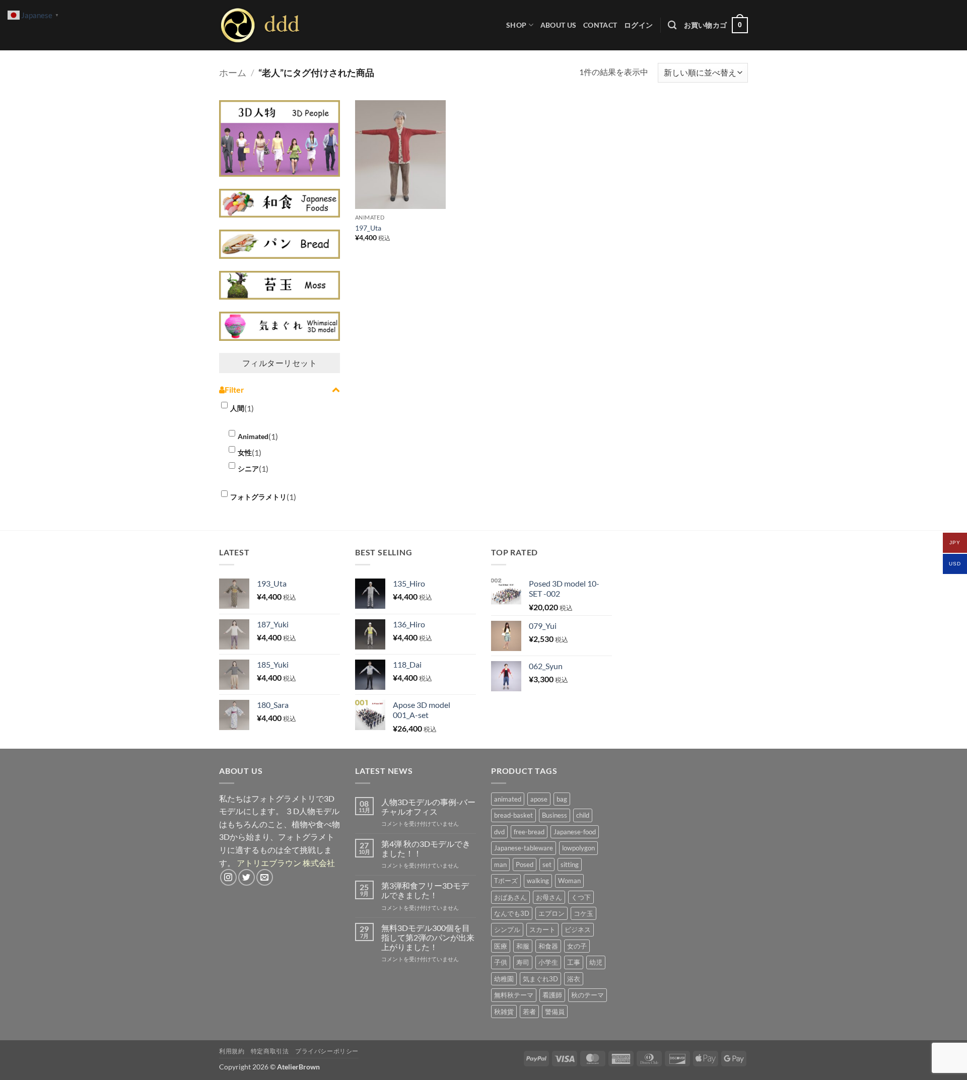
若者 (529, 1011)
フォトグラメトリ (258, 496)
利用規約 (231, 1051)
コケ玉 (583, 913)
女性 (245, 452)
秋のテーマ (587, 995)
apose (538, 799)
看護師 (552, 995)
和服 (522, 946)
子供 (500, 962)
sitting (570, 864)
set (546, 864)
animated (507, 799)
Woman (569, 881)
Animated (253, 436)
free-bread (529, 832)
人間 (237, 408)
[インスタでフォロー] (228, 877)
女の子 (577, 946)
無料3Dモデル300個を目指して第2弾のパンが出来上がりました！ (427, 937)
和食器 (548, 946)
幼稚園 (504, 979)
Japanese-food (575, 832)
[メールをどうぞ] (264, 877)
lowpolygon (578, 848)
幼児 (595, 962)
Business (554, 815)
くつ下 (581, 897)
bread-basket (513, 815)
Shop (516, 25)
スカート (542, 929)
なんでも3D (511, 913)
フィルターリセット (279, 363)
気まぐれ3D (540, 979)
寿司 (522, 962)
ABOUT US (558, 25)
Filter (234, 389)
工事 (573, 962)
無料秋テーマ (513, 995)
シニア (248, 468)
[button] (638, 25)
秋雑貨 (504, 1011)
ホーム (232, 72)
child (582, 815)
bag (562, 799)
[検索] (672, 25)
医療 (500, 946)
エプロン (551, 913)
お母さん (549, 897)
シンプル (507, 929)
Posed (524, 864)
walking (538, 881)
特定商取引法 (270, 1051)
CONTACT (600, 25)
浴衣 (573, 979)
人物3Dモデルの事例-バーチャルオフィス (428, 806)
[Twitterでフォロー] (246, 877)
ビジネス (578, 929)
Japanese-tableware (523, 848)
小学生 (548, 962)
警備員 (555, 1011)
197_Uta (368, 228)
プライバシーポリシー (327, 1051)
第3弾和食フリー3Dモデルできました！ (425, 890)
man (500, 864)
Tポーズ (506, 881)
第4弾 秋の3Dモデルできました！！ (425, 848)
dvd (499, 832)
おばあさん (510, 897)
